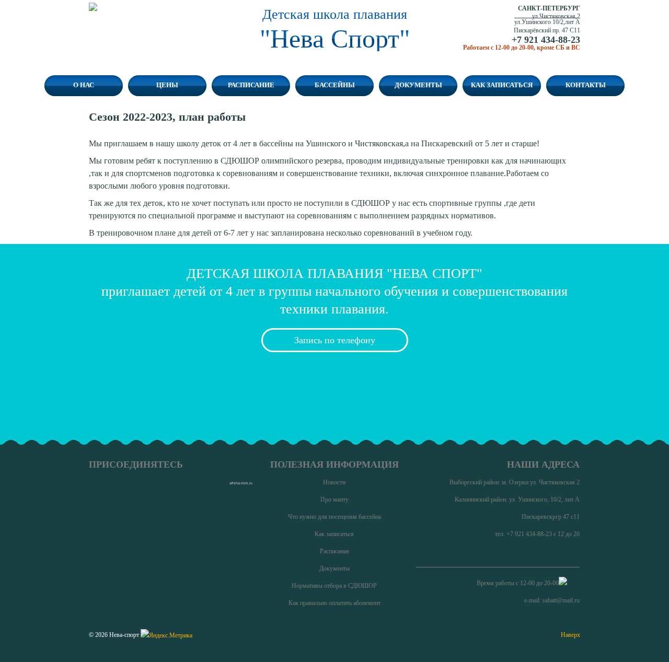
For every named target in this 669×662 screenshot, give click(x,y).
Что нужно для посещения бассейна (334, 516)
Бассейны (335, 85)
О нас (83, 85)
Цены (167, 85)
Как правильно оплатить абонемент (334, 603)
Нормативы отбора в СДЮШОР (334, 585)
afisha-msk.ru (240, 483)
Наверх (570, 634)
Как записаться (502, 85)
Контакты (586, 85)
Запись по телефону (334, 340)
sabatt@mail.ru (561, 600)
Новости (334, 482)
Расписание (251, 85)
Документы (418, 85)
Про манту (334, 499)
